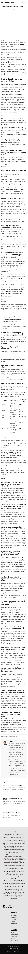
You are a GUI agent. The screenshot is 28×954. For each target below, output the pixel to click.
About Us (14, 919)
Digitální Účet (14, 938)
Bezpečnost (14, 936)
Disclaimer (14, 921)
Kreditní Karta (14, 932)
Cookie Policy (14, 915)
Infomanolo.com (7, 3)
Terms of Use (14, 917)
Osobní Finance (14, 934)
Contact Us (14, 923)
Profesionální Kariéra (14, 940)
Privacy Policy (14, 925)
